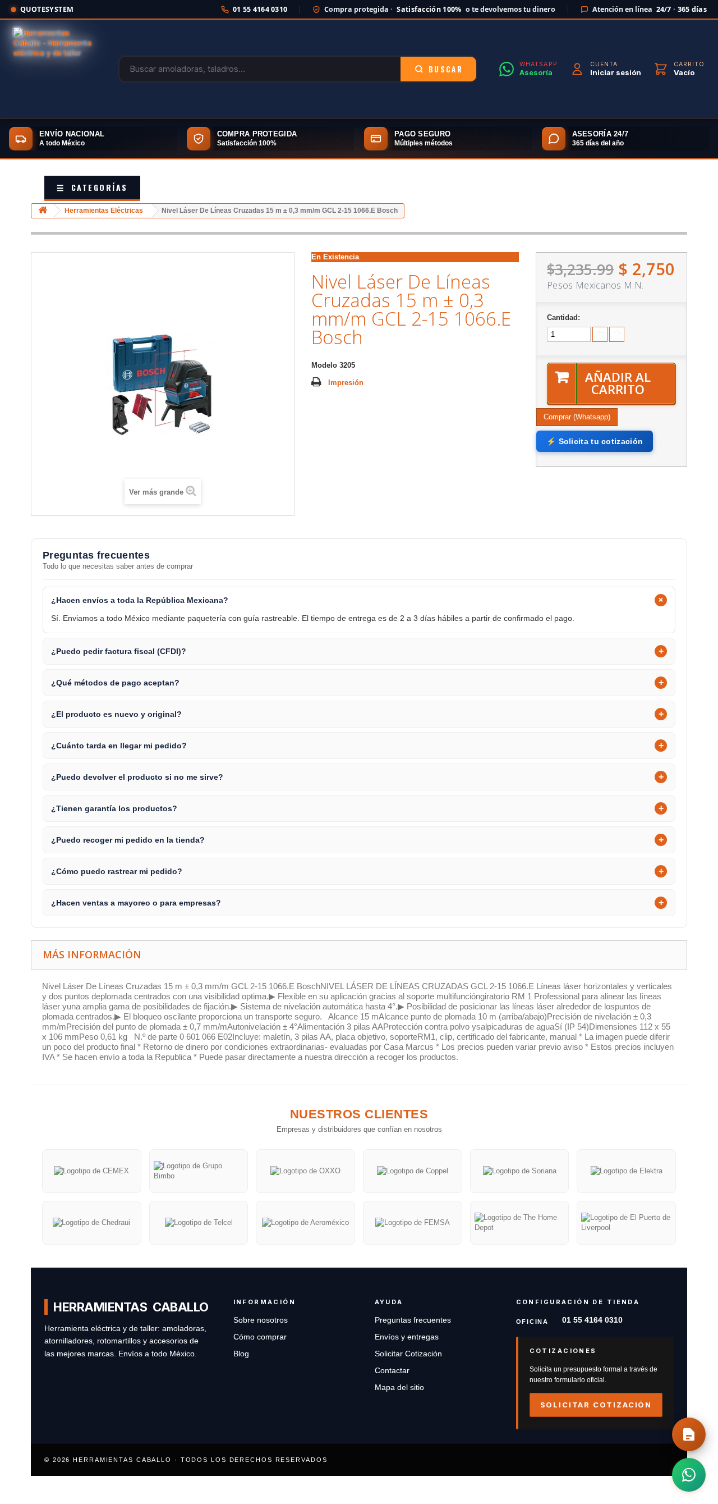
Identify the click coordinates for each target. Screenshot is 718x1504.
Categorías (92, 187)
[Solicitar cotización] (689, 1434)
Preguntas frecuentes (413, 1320)
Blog (241, 1354)
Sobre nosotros (260, 1320)
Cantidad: (563, 317)
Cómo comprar (260, 1337)
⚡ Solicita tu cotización (594, 441)
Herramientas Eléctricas (104, 210)
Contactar (392, 1370)
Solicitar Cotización (408, 1354)
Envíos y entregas (407, 1337)
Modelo (324, 365)
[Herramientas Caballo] (54, 69)
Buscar (446, 69)
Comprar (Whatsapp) (577, 417)
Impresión (345, 382)
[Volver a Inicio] (42, 211)
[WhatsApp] (689, 1475)
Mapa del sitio (399, 1387)
